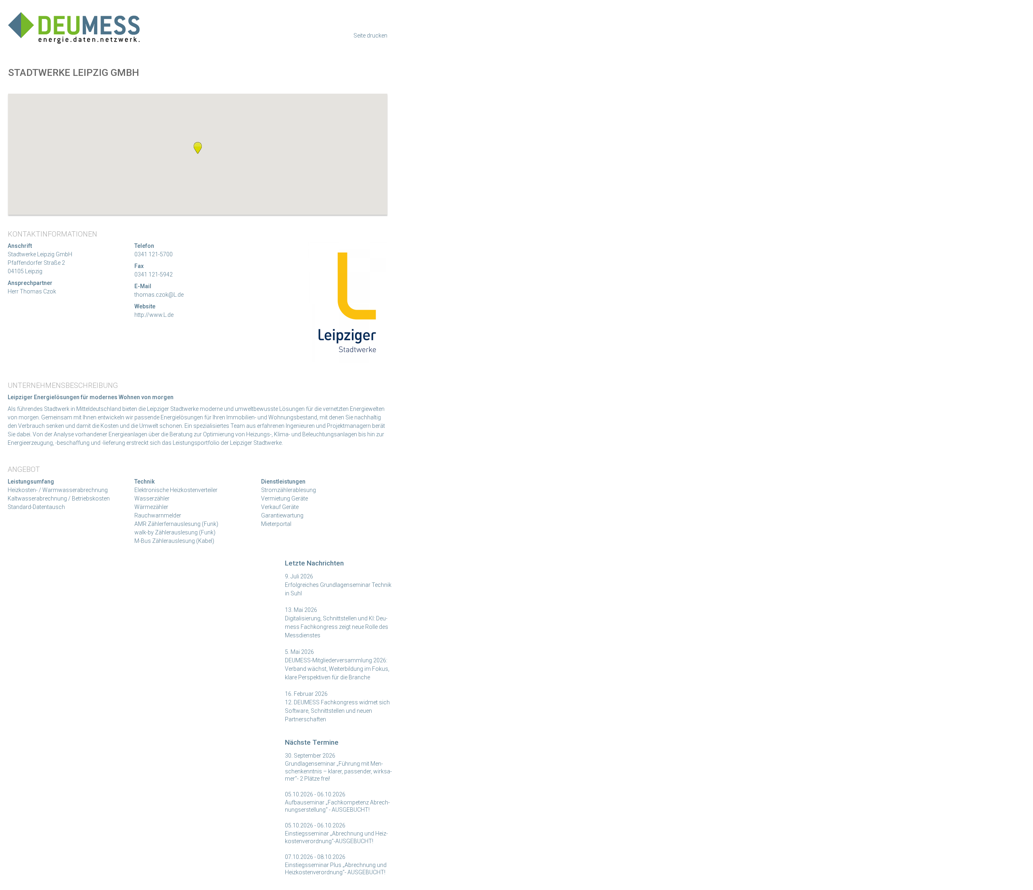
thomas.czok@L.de (159, 294)
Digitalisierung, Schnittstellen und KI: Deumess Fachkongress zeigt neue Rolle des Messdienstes (336, 627)
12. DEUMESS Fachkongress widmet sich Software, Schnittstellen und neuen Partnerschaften (337, 710)
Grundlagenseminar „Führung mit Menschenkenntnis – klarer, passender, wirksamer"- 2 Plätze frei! (338, 770)
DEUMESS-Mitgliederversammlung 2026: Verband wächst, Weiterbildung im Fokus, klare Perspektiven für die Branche (337, 669)
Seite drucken (370, 35)
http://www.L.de (154, 315)
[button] (197, 147)
